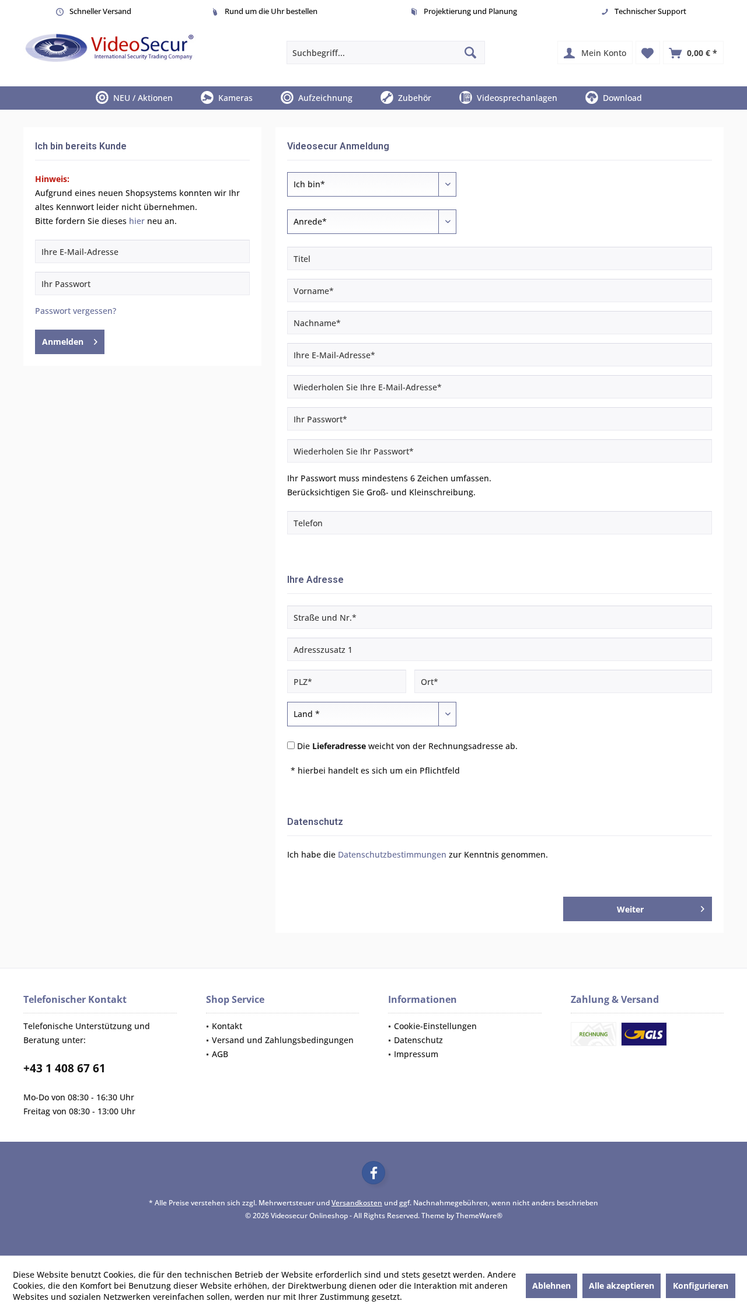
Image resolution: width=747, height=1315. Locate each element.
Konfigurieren (700, 1285)
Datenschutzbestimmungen (392, 854)
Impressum (416, 1053)
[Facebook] (373, 1172)
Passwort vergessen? (75, 310)
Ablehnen (551, 1285)
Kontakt (227, 1025)
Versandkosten (356, 1203)
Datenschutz (418, 1039)
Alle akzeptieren (621, 1285)
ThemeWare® (479, 1215)
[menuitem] (693, 52)
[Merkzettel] (648, 52)
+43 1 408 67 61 (64, 1068)
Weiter (630, 909)
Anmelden (62, 341)
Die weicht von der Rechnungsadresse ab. (407, 745)
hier (137, 220)
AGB (220, 1053)
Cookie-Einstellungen (435, 1025)
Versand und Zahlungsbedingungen (283, 1039)
